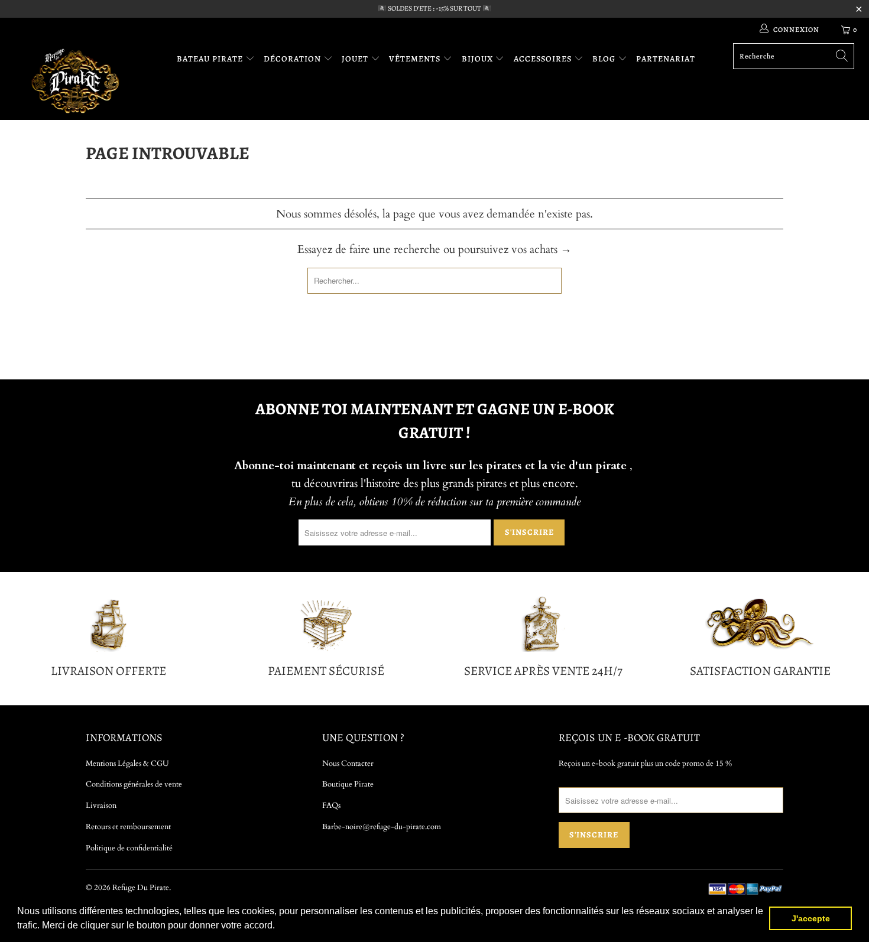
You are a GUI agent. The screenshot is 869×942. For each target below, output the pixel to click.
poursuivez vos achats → (515, 249)
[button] (279, 926)
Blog (605, 58)
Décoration (293, 58)
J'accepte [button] (811, 918)
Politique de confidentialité (129, 848)
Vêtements (416, 58)
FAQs (331, 805)
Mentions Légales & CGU (127, 763)
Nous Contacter (348, 763)
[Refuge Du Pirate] (75, 80)
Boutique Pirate (348, 784)
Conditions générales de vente (134, 784)
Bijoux (478, 58)
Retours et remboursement (128, 826)
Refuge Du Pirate (140, 887)
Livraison (101, 805)
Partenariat (665, 58)
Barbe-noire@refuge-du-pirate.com (381, 826)
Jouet (356, 58)
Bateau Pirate (211, 58)
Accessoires (544, 58)
